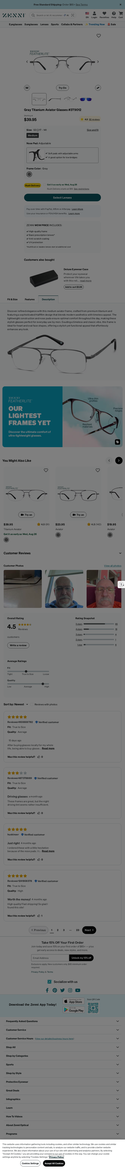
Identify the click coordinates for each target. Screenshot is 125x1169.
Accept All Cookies (54, 1163)
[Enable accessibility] (121, 584)
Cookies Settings (30, 1163)
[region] (62, 1154)
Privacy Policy (56, 1156)
